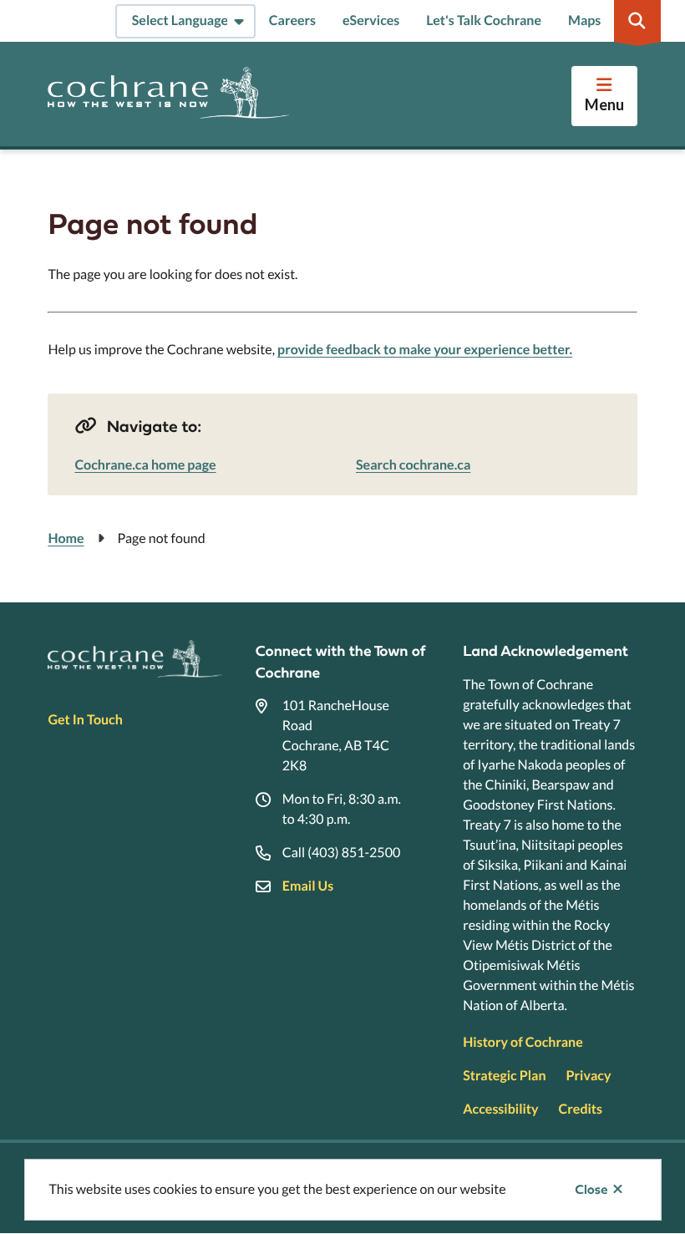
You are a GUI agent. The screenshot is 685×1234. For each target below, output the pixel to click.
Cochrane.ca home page (145, 465)
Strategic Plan (504, 1076)
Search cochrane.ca (413, 465)
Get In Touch (85, 720)
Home (66, 538)
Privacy (588, 1076)
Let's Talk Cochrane (483, 20)
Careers (292, 20)
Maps (584, 20)
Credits (580, 1109)
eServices (370, 20)
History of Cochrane (523, 1042)
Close (591, 1189)
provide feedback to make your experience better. (424, 350)
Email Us (307, 886)
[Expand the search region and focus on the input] (637, 21)
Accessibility (500, 1109)
